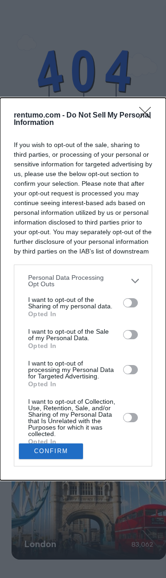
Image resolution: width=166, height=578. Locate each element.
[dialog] (83, 289)
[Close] (148, 115)
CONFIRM (51, 451)
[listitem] (83, 280)
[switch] (130, 302)
